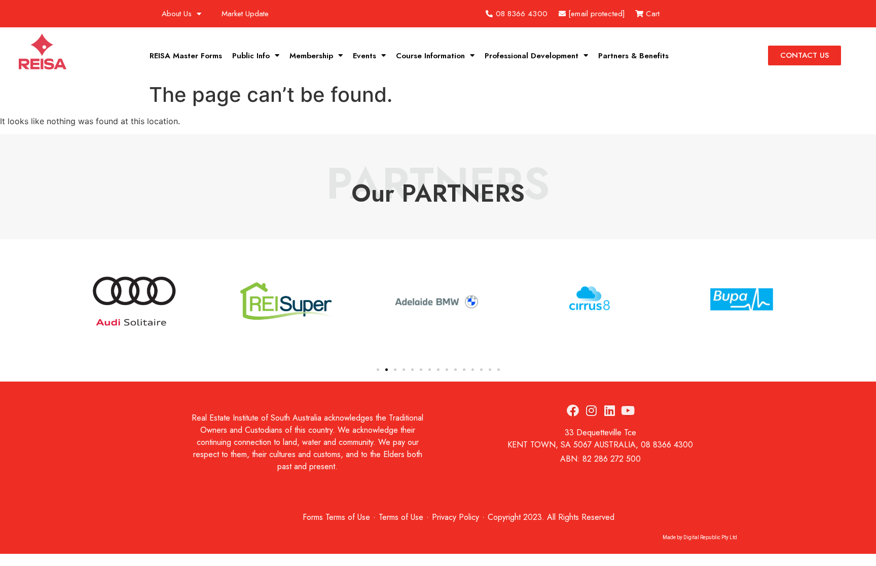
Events (364, 55)
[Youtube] (628, 410)
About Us (177, 13)
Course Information (430, 55)
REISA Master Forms (186, 55)
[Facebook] (573, 410)
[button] (82, 303)
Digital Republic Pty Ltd (710, 537)
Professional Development (531, 55)
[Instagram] (591, 410)
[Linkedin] (609, 410)
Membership (311, 55)
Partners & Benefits (633, 55)
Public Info (251, 55)
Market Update (245, 13)
